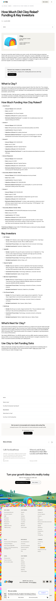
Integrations (40, 531)
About (39, 543)
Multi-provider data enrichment (45, 521)
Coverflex (23, 521)
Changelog (40, 535)
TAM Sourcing (7, 527)
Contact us (40, 541)
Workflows (40, 527)
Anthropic (23, 519)
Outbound (6, 523)
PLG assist (6, 517)
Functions (40, 529)
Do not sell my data (8, 561)
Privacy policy (7, 558)
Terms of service (7, 560)
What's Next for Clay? (7, 413)
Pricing (39, 533)
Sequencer (40, 519)
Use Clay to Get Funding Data (9, 417)
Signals (39, 525)
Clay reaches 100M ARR (9, 545)
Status (39, 551)
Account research (8, 514)
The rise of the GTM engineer (10, 541)
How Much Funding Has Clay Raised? (11, 405)
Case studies (24, 527)
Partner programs (25, 547)
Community (23, 549)
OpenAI (22, 512)
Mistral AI (23, 525)
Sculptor (40, 516)
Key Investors (6, 409)
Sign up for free (37, 348)
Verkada (23, 516)
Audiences (40, 523)
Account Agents (41, 514)
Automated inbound (8, 512)
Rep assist (6, 519)
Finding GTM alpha (8, 543)
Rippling (23, 523)
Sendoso (23, 517)
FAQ (22, 551)
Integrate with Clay (42, 549)
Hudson (34, 582)
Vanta (22, 514)
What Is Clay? (6, 402)
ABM (5, 516)
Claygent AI (40, 512)
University (23, 543)
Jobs (39, 547)
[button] (28, 27)
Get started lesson (25, 541)
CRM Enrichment (8, 525)
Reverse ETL (7, 521)
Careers (39, 545)
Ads (38, 517)
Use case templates (25, 545)
